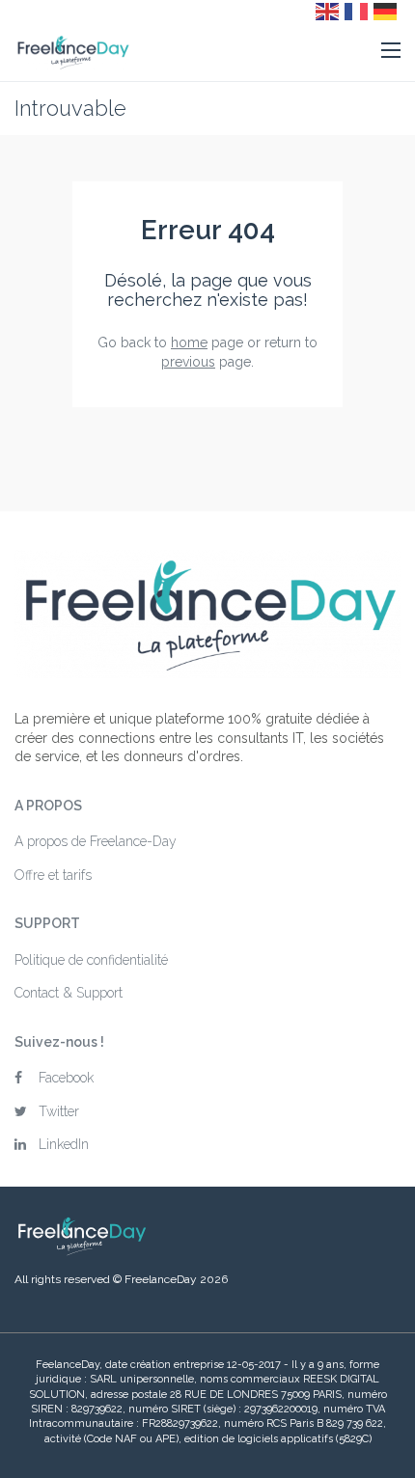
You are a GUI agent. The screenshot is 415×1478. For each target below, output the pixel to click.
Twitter (59, 1111)
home (189, 342)
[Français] (357, 10)
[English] (328, 10)
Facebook (66, 1077)
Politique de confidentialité (91, 960)
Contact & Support (68, 992)
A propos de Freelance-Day (95, 841)
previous (188, 362)
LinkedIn (64, 1144)
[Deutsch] (386, 10)
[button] (390, 51)
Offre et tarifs (53, 875)
